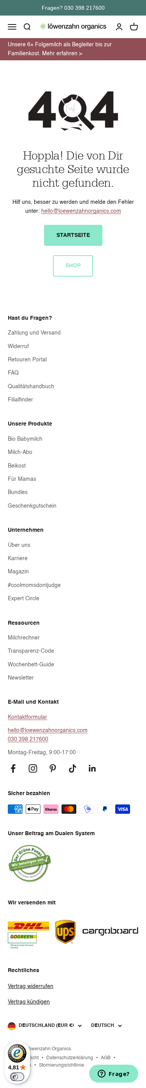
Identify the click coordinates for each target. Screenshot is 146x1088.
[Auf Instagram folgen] (33, 768)
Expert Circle (23, 598)
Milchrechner (24, 638)
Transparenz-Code (31, 651)
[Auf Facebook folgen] (13, 768)
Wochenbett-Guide (31, 665)
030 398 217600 (28, 739)
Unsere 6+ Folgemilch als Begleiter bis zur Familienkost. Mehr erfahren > (60, 49)
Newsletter (21, 678)
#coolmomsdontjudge (34, 585)
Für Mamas (22, 479)
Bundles (18, 492)
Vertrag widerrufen (30, 986)
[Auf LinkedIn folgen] (92, 768)
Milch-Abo (20, 452)
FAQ (13, 373)
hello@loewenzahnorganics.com (81, 211)
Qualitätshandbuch (31, 386)
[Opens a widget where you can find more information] (113, 1074)
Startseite (73, 235)
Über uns (19, 545)
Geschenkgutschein (32, 506)
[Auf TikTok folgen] (72, 768)
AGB (106, 1058)
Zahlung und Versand (34, 333)
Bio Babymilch (25, 439)
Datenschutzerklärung (69, 1058)
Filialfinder (20, 400)
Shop (73, 265)
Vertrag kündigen (29, 1002)
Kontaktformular (27, 717)
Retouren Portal (27, 360)
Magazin (18, 572)
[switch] (17, 1076)
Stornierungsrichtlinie (61, 1065)
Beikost (17, 466)
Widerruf (18, 346)
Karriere (18, 558)
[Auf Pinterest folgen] (52, 768)
